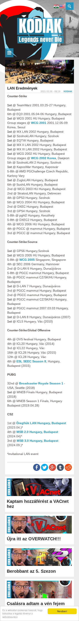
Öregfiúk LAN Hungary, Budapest (41, 423)
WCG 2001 (38, 123)
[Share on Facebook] (36, 470)
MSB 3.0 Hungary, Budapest (37, 440)
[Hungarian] (56, 7)
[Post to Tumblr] (60, 470)
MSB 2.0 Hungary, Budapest (37, 432)
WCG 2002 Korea (43, 158)
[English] (61, 7)
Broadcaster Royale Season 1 (41, 383)
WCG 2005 (27, 259)
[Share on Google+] (52, 470)
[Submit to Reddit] (68, 470)
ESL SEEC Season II (31, 361)
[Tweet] (44, 470)
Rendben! (62, 611)
